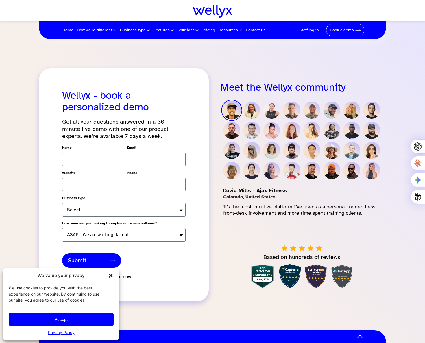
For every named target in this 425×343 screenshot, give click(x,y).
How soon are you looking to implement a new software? (109, 223)
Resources (228, 29)
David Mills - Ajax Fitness (255, 190)
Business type (73, 198)
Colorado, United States (249, 197)
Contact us (255, 29)
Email (131, 148)
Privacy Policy (61, 332)
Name (67, 148)
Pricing (208, 29)
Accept (61, 319)
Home (67, 29)
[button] (111, 275)
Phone (132, 173)
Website (69, 173)
